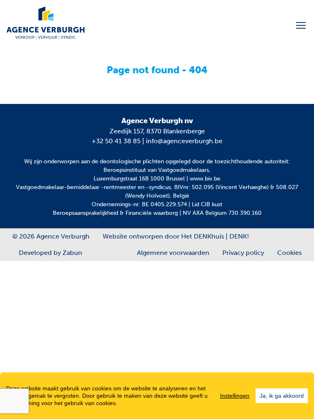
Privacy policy (243, 253)
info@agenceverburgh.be (184, 141)
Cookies (289, 253)
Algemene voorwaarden (173, 253)
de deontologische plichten (128, 161)
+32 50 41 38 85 (116, 141)
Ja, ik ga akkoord (282, 395)
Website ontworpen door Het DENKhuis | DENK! (176, 236)
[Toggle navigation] (300, 25)
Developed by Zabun (50, 253)
